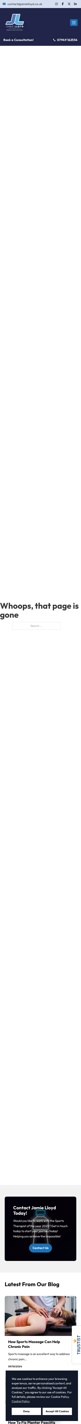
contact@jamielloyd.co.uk (25, 4)
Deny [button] (26, 1411)
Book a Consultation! (18, 40)
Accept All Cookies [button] (57, 1411)
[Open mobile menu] (74, 22)
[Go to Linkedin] (75, 4)
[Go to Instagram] (56, 4)
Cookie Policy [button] (21, 1401)
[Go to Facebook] (63, 4)
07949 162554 (67, 40)
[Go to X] (69, 4)
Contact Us (41, 1248)
